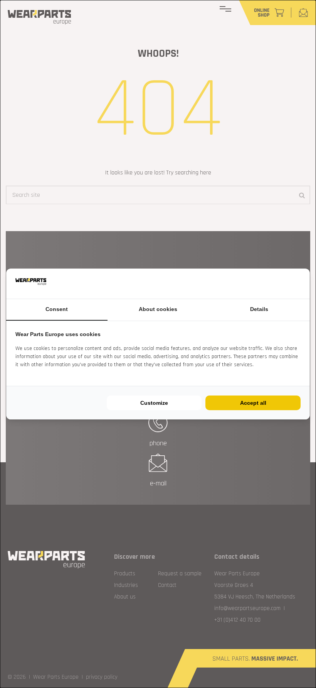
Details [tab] (259, 309)
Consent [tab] (56, 309)
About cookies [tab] (158, 309)
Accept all (253, 403)
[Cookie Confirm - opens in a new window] (299, 283)
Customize (154, 403)
